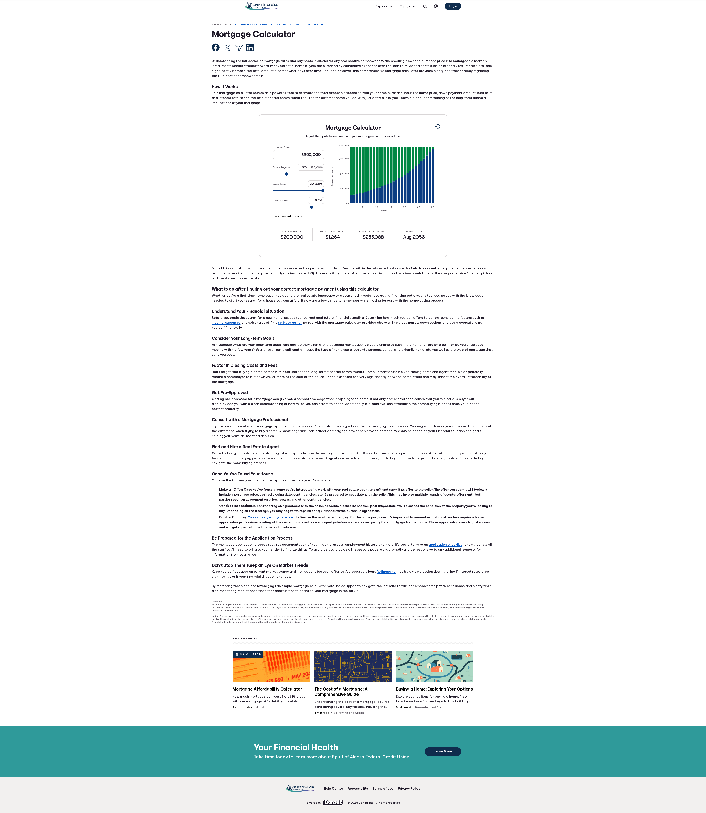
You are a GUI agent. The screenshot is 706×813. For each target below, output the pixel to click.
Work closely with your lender (276, 518)
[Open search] (424, 6)
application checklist (452, 545)
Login (452, 6)
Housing (299, 24)
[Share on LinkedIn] (250, 48)
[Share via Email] (239, 48)
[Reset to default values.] (437, 127)
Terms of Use (383, 786)
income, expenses (227, 323)
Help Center (333, 786)
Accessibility (358, 786)
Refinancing (390, 572)
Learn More (443, 749)
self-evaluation (294, 323)
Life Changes (318, 24)
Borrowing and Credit (253, 24)
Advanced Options (290, 216)
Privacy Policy (409, 786)
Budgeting (281, 24)
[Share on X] (227, 48)
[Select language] (435, 6)
